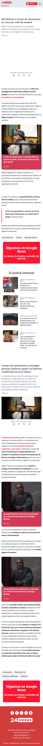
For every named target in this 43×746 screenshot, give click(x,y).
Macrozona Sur (7, 237)
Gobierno (24, 676)
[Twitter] (24, 75)
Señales (32, 4)
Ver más (6, 167)
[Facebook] (19, 75)
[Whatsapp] (14, 75)
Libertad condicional (10, 676)
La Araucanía (7, 672)
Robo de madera (31, 237)
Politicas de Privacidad (21, 738)
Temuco (19, 237)
